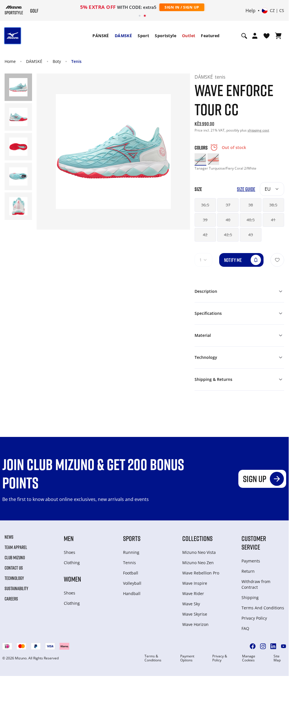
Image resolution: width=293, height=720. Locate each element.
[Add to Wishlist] (277, 260)
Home (10, 61)
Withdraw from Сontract (255, 584)
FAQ (245, 628)
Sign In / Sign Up (182, 7)
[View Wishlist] (266, 36)
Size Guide (246, 189)
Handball (131, 593)
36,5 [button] (205, 205)
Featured (210, 35)
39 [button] (205, 219)
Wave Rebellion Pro (200, 573)
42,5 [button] (228, 234)
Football (130, 573)
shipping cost (258, 130)
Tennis (129, 562)
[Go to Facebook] (253, 646)
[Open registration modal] (255, 36)
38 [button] (250, 205)
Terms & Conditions (152, 658)
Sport (143, 35)
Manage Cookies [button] (248, 658)
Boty (57, 61)
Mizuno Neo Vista (199, 552)
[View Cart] (278, 36)
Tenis (76, 61)
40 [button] (228, 219)
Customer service (253, 542)
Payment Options (187, 658)
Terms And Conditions (262, 607)
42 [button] (205, 234)
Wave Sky (191, 603)
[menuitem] (101, 36)
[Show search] (244, 36)
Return (248, 571)
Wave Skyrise (194, 614)
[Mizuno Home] (14, 10)
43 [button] (250, 234)
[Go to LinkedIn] (273, 646)
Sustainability (16, 588)
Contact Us (14, 568)
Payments (250, 561)
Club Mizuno (15, 557)
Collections (197, 538)
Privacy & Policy (219, 658)
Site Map (277, 658)
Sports (131, 538)
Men (69, 538)
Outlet (188, 35)
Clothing (72, 562)
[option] (200, 159)
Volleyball (132, 583)
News (9, 537)
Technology (14, 578)
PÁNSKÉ (100, 35)
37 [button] (228, 205)
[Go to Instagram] (263, 646)
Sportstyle (165, 35)
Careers (11, 599)
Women (72, 579)
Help (251, 10)
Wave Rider (193, 593)
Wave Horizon (195, 624)
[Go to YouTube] (283, 646)
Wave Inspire (194, 583)
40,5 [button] (251, 219)
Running (131, 552)
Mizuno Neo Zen (198, 562)
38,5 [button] (273, 205)
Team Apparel (16, 547)
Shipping (250, 597)
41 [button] (273, 219)
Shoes (69, 552)
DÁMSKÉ (123, 35)
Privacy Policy (254, 618)
